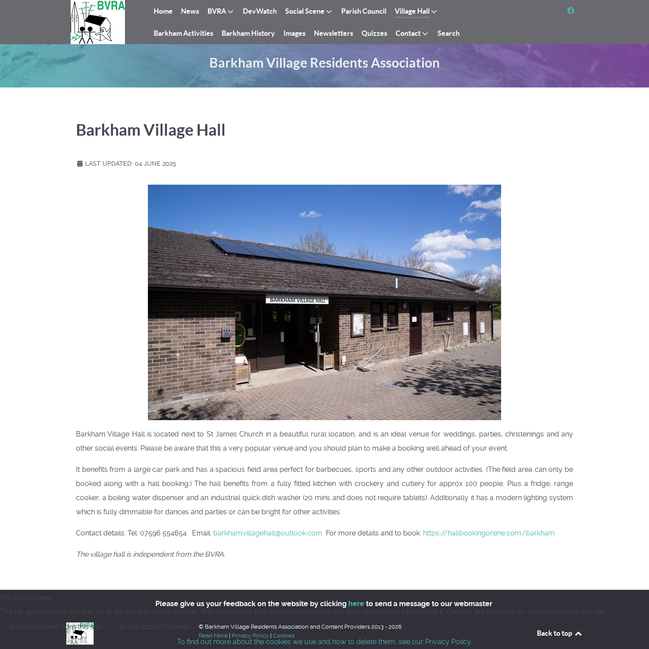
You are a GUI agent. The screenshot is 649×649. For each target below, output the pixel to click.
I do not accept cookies (152, 626)
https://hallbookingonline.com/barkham (489, 533)
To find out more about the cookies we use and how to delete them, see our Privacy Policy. (324, 642)
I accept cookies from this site (53, 626)
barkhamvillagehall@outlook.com (267, 533)
